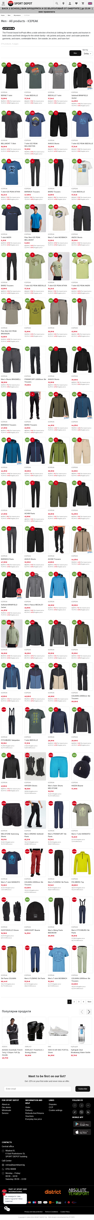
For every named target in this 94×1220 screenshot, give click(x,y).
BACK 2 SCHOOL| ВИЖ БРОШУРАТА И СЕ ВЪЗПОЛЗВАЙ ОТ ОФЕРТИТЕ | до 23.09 (46, 8)
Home (3, 15)
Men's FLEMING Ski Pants (58, 882)
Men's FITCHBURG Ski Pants (80, 931)
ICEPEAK (4, 92)
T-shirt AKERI (6, 237)
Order (27, 1107)
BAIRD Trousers (54, 192)
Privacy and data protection (33, 1212)
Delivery (29, 1110)
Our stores (6, 1107)
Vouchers (29, 1116)
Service (5, 1113)
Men (9, 15)
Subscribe (82, 1089)
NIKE (49, 1047)
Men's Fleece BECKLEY (33, 605)
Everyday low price (33, 1119)
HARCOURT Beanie (32, 930)
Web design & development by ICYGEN (61, 1217)
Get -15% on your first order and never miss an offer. (47, 1078)
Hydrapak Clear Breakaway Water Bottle (80, 1051)
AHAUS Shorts (53, 143)
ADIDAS (4, 1047)
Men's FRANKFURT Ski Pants (57, 835)
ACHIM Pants (29, 513)
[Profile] (70, 3)
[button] (82, 1012)
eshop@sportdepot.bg (15, 1165)
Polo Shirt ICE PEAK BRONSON (9, 332)
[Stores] (63, 3)
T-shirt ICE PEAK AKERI (80, 286)
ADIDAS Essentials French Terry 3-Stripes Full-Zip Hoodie (12, 1052)
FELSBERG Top (77, 882)
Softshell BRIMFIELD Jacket (79, 96)
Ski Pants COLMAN (8, 978)
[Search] (57, 3)
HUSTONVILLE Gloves (10, 930)
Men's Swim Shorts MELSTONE (55, 787)
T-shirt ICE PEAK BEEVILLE (82, 143)
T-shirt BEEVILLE (31, 95)
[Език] (90, 3)
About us (6, 1104)
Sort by (85, 50)
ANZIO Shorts (76, 237)
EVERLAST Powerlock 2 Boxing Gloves (34, 1051)
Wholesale (6, 1110)
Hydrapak (74, 1047)
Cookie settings (55, 1110)
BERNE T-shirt (6, 95)
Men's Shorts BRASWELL (11, 379)
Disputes (53, 1104)
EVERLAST (28, 1047)
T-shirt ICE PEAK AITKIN (10, 192)
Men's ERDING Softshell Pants (33, 835)
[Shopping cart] (83, 3)
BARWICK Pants (7, 559)
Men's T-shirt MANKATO (80, 834)
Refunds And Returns (34, 1113)
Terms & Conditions (51, 1212)
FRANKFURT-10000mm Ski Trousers (35, 380)
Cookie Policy (65, 1212)
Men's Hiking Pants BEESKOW (55, 931)
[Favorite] (76, 3)
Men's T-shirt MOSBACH (57, 237)
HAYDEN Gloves (30, 786)
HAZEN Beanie (77, 786)
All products (17, 15)
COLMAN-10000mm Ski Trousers (80, 697)
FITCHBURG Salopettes (10, 740)
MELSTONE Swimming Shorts (10, 835)
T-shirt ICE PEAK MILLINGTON (31, 145)
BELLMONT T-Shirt (8, 143)
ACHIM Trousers (54, 559)
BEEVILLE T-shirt (54, 95)
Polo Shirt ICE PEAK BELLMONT (32, 238)
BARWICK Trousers (32, 192)
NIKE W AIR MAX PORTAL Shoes (58, 1051)
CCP (51, 1107)
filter (75, 53)
